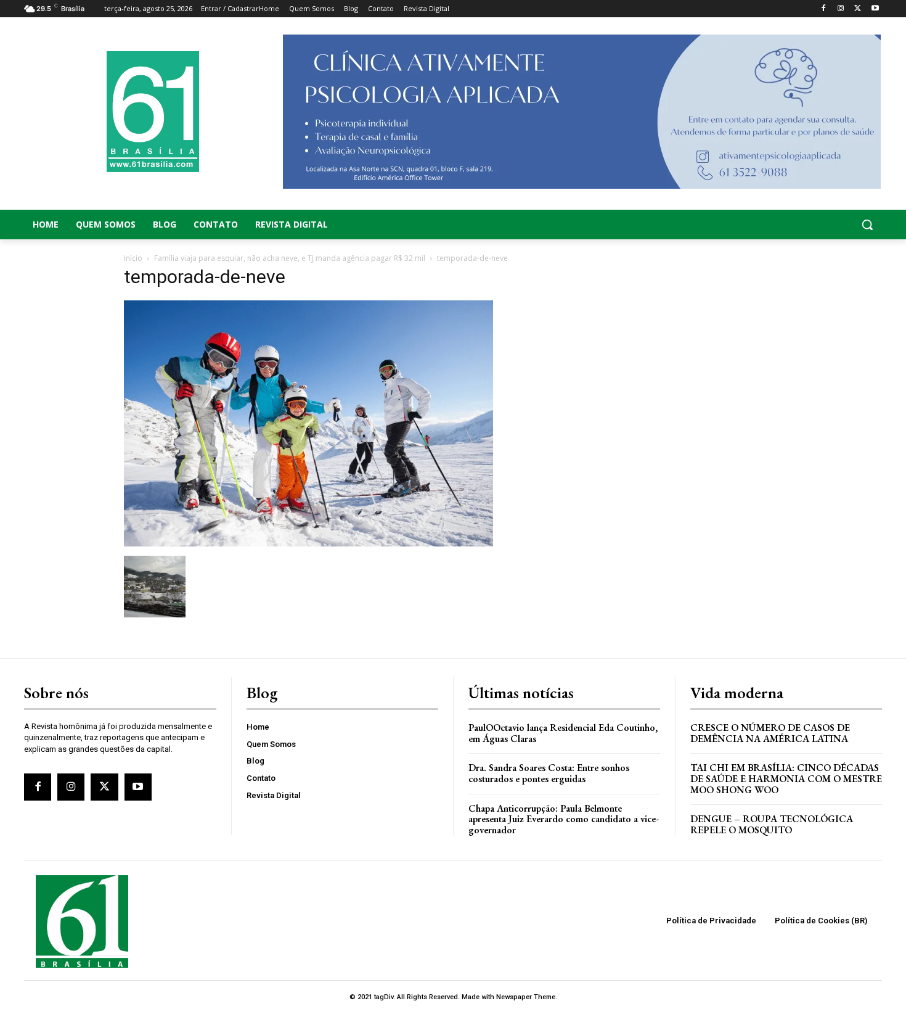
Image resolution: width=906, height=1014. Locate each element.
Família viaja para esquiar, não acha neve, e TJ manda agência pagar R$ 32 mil (289, 258)
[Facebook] (824, 9)
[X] (858, 9)
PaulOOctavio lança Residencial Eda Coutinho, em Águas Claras (563, 733)
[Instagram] (841, 9)
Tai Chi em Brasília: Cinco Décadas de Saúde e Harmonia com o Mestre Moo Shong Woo (786, 778)
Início (133, 258)
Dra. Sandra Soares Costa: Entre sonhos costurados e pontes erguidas (548, 773)
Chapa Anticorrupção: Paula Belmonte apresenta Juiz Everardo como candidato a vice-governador (563, 819)
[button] (786, 224)
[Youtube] (875, 9)
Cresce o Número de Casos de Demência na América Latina (770, 733)
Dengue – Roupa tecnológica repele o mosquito (771, 824)
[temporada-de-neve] (308, 543)
